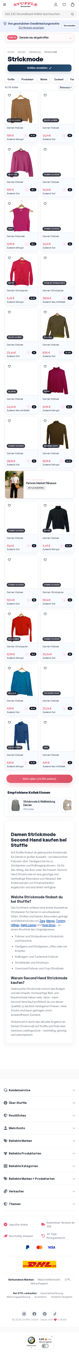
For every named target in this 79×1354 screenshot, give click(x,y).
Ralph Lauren (28, 925)
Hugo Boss (48, 925)
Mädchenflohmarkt (49, 1279)
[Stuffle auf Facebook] (34, 1314)
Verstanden (70, 25)
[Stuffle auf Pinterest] (44, 1314)
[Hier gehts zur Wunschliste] (64, 4)
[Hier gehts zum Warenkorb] (72, 4)
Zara (42, 920)
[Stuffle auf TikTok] (55, 1314)
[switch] (45, 1346)
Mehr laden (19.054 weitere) (39, 778)
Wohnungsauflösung (18, 1296)
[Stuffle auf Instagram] (24, 1314)
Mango (50, 920)
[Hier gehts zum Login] (55, 4)
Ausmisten (41, 1296)
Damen (22, 51)
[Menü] (51, 1337)
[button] (4, 5)
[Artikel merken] (9, 95)
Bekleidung (35, 51)
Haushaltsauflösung (51, 1293)
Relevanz (66, 87)
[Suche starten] (72, 14)
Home (11, 51)
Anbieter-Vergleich (61, 1296)
